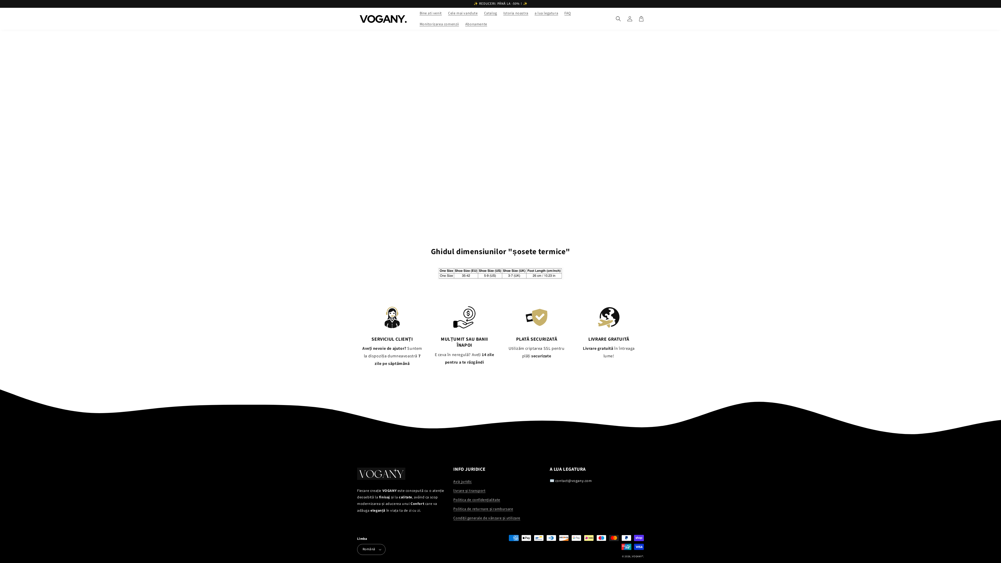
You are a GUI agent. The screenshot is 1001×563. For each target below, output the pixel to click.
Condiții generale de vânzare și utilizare (486, 518)
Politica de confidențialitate (476, 500)
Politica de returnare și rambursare (483, 509)
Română (369, 549)
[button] (618, 19)
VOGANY (637, 556)
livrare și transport (469, 490)
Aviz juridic (462, 481)
